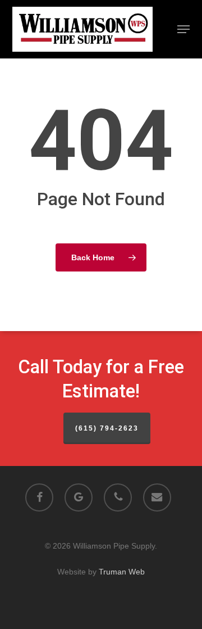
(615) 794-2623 (107, 428)
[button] (183, 29)
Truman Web (122, 571)
